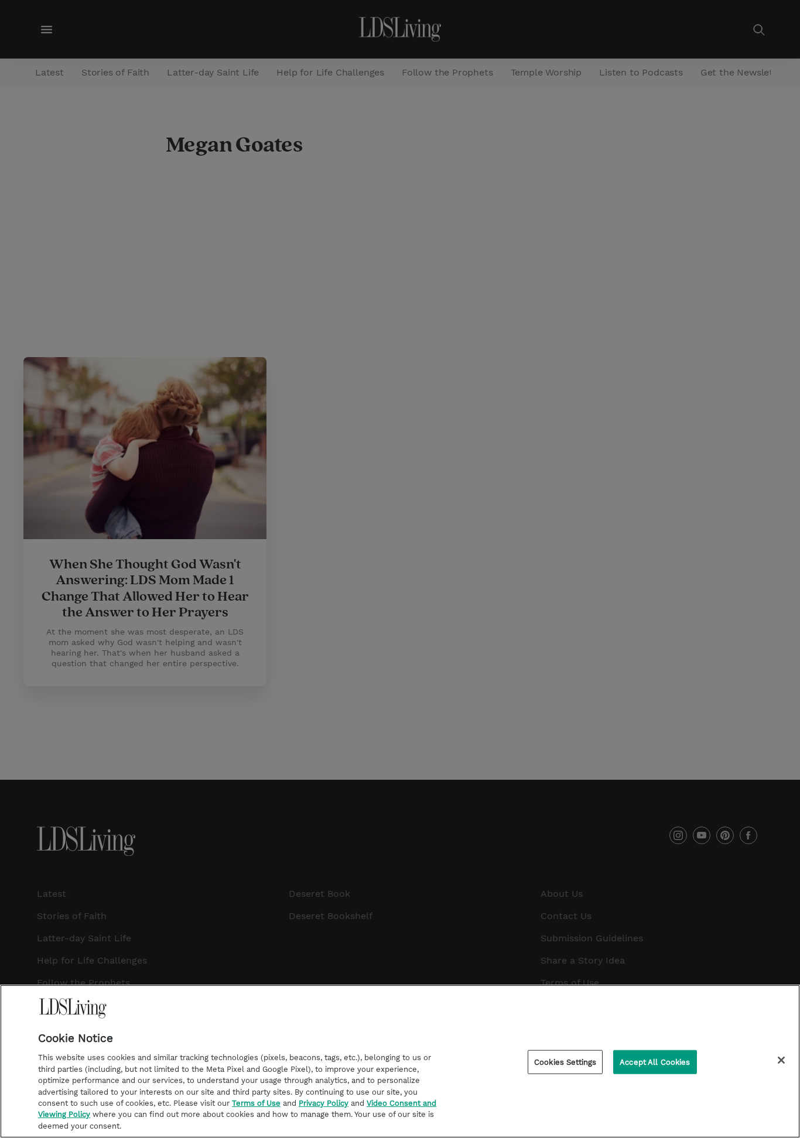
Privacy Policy (323, 1103)
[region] (400, 1061)
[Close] (781, 1060)
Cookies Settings (565, 1062)
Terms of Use (256, 1103)
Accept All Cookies (655, 1062)
